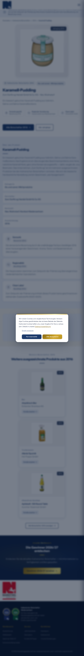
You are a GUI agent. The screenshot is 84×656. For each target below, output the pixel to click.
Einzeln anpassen (28, 330)
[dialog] (42, 328)
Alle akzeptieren (52, 337)
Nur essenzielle (31, 337)
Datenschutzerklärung (43, 327)
